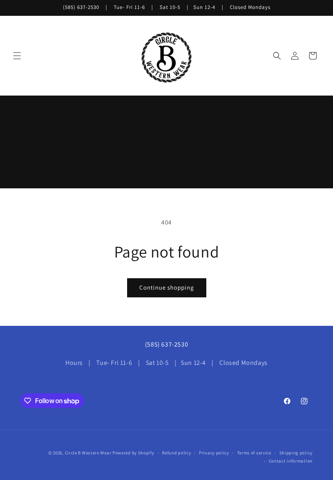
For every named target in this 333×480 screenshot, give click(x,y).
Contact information (291, 461)
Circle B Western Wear (88, 453)
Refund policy (176, 453)
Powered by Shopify (133, 453)
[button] (17, 56)
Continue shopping (166, 287)
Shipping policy (296, 453)
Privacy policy (214, 453)
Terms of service (254, 453)
